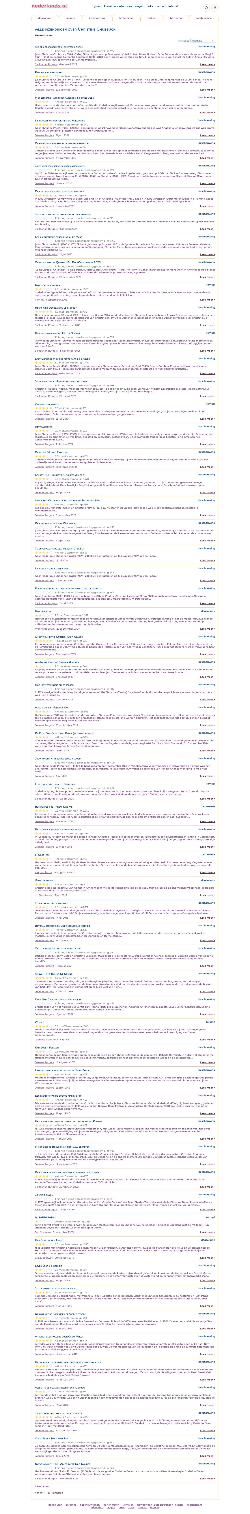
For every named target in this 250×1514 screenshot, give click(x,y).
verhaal (151, 18)
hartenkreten (111, 1504)
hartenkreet (126, 18)
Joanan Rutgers (44, 89)
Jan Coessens (43, 1232)
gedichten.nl (194, 1504)
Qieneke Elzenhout (46, 1039)
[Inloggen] (215, 8)
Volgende (57, 1492)
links (150, 6)
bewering (176, 18)
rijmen (97, 6)
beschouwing (97, 18)
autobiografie (204, 18)
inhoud (173, 6)
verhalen (128, 1504)
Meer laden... (42, 1486)
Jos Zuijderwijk (44, 1257)
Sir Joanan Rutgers (46, 64)
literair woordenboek (118, 6)
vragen (139, 6)
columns (71, 1504)
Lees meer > (207, 64)
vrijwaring (97, 1507)
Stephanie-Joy (43, 872)
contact (161, 6)
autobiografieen (163, 1504)
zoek (131, 1507)
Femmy (39, 299)
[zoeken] (206, 7)
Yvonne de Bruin (45, 628)
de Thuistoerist (44, 895)
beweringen (144, 1504)
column (70, 18)
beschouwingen (90, 1504)
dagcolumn (45, 18)
